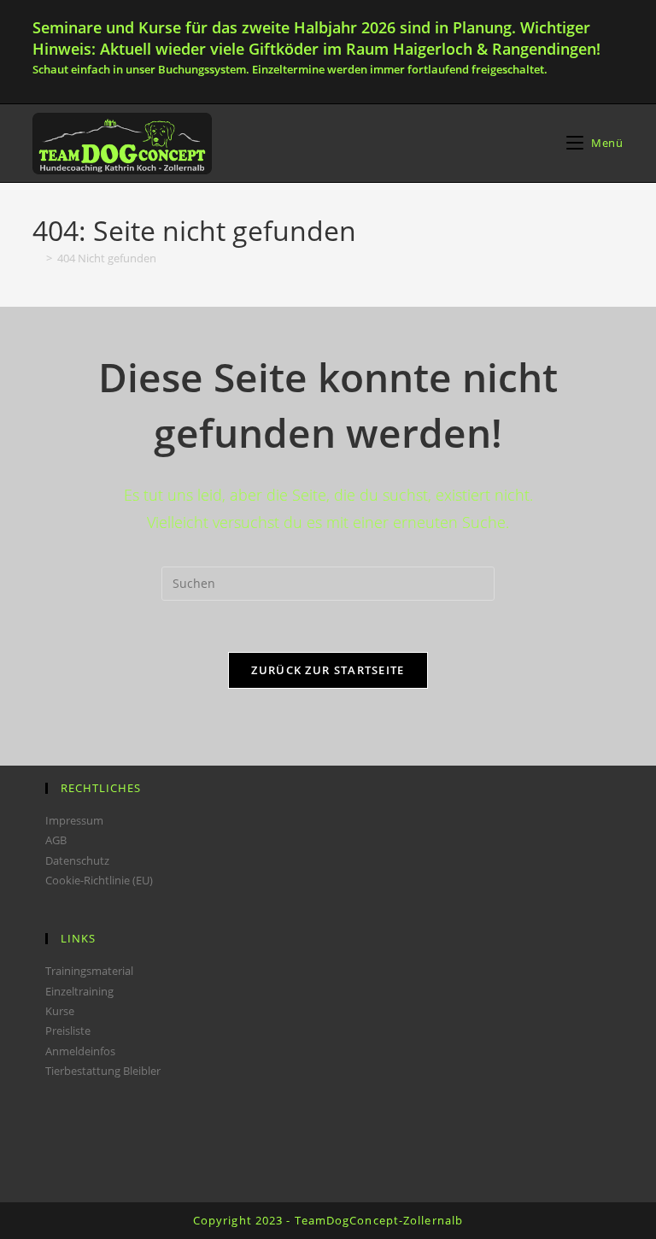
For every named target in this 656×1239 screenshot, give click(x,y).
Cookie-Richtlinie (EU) (99, 880)
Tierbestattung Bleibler (103, 1070)
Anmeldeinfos (80, 1051)
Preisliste (68, 1030)
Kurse (59, 1011)
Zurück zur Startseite (327, 670)
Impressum (74, 820)
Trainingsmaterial (89, 970)
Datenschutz (77, 860)
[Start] (36, 258)
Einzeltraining (79, 991)
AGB (56, 840)
